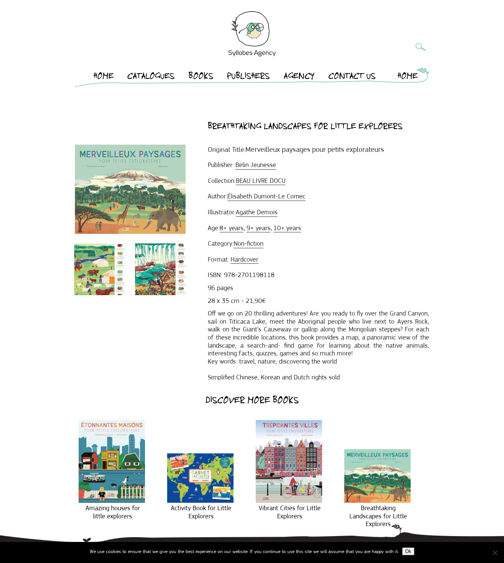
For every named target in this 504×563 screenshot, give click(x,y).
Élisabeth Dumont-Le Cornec (266, 196)
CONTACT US (352, 77)
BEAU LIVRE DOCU (261, 180)
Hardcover (244, 259)
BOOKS (201, 77)
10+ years (287, 228)
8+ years (232, 228)
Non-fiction (248, 243)
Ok (408, 551)
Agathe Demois (256, 212)
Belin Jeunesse (255, 164)
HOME (104, 77)
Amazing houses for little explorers (113, 512)
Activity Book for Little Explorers (201, 512)
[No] (494, 552)
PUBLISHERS (248, 77)
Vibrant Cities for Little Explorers (290, 512)
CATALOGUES (151, 77)
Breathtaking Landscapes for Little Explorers (378, 516)
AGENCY (299, 77)
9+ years (258, 228)
